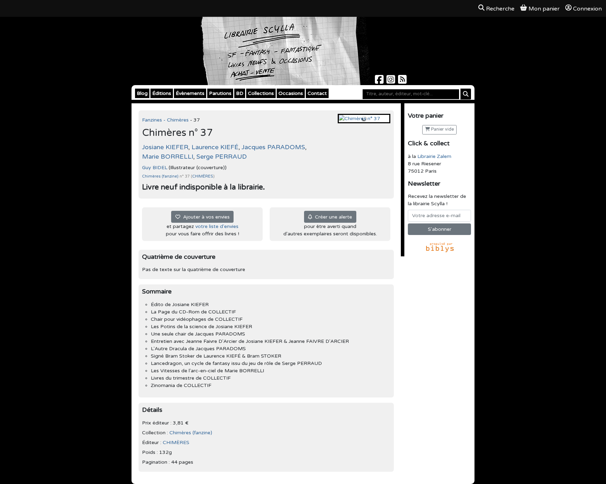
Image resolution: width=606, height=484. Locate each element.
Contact (317, 93)
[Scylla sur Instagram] (391, 81)
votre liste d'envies (216, 226)
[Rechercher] (465, 94)
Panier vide (442, 129)
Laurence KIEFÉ (214, 147)
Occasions (290, 93)
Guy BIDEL (154, 168)
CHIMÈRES (202, 176)
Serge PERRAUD (221, 156)
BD (239, 93)
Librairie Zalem (434, 156)
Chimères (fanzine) (161, 176)
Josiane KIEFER (165, 147)
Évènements (190, 93)
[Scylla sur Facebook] (380, 81)
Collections (261, 93)
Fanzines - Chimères (166, 120)
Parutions (220, 93)
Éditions (161, 93)
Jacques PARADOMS (273, 147)
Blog (142, 93)
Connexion (587, 8)
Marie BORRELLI (167, 156)
